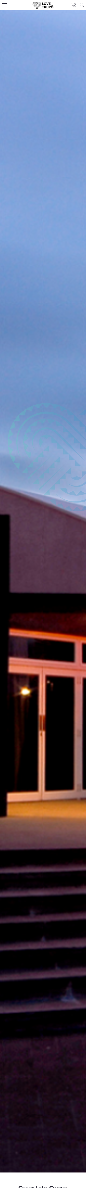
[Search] (82, 5)
